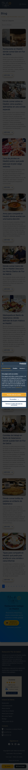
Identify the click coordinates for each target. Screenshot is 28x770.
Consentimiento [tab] (6, 368)
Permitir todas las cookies (14, 394)
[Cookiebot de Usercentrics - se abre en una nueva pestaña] (19, 364)
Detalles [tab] (15, 368)
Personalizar (13, 399)
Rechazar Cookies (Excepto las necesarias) (14, 404)
